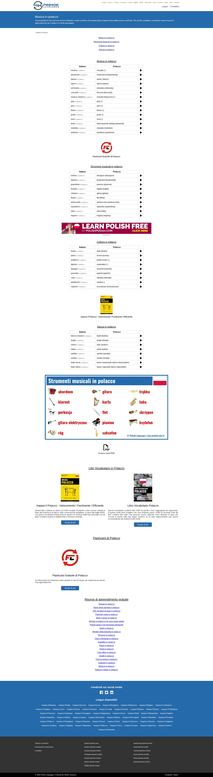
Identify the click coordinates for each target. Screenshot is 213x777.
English (104, 2)
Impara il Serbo (114, 721)
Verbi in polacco (106, 628)
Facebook (168, 775)
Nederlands (147, 2)
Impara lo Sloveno (147, 721)
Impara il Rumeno (83, 721)
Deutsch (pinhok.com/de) (92, 747)
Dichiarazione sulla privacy (44, 747)
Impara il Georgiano (83, 713)
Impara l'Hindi (133, 713)
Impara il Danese (121, 709)
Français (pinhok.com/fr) (92, 751)
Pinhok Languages (47, 775)
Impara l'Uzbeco (165, 725)
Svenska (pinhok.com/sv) (142, 751)
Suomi (154, 2)
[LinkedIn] (111, 693)
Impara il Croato (105, 709)
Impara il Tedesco (100, 725)
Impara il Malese (113, 717)
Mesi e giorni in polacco (106, 618)
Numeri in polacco (107, 604)
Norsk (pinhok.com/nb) (141, 758)
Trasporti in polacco (106, 663)
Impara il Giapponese (101, 713)
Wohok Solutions (70, 775)
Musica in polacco (106, 38)
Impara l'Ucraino (131, 725)
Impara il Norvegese (131, 717)
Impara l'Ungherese (148, 725)
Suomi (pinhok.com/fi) (141, 747)
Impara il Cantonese (163, 705)
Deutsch (110, 2)
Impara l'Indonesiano (149, 713)
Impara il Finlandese (169, 709)
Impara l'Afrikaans (49, 705)
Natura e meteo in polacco (106, 670)
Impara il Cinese (73, 709)
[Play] (141, 70)
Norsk (171, 2)
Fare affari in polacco (106, 652)
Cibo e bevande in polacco (106, 639)
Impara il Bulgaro (146, 705)
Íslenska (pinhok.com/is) (142, 762)
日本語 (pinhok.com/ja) (91, 766)
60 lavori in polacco (106, 635)
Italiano (136, 2)
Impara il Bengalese (111, 705)
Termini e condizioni (41, 743)
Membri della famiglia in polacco (106, 632)
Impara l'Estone (152, 709)
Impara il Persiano (166, 717)
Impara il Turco (116, 725)
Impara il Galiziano (65, 713)
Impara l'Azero (94, 705)
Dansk (166, 2)
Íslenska (176, 2)
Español (130, 2)
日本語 (141, 2)
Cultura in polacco (107, 46)
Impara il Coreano (89, 709)
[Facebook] (101, 693)
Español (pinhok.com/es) (92, 758)
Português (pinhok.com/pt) (93, 754)
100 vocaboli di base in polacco (106, 611)
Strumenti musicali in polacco (106, 42)
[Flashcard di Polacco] (70, 571)
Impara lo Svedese (49, 725)
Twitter (175, 775)
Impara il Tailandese (83, 725)
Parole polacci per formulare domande (106, 625)
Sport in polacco (106, 649)
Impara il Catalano (43, 709)
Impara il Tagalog (66, 725)
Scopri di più (70, 522)
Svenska (160, 2)
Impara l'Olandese (148, 717)
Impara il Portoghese (65, 721)
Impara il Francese (47, 713)
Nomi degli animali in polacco (106, 607)
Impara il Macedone (96, 717)
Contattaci (174, 6)
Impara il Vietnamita (107, 730)
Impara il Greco (119, 713)
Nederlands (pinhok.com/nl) (143, 743)
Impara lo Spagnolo (165, 721)
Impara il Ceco (58, 709)
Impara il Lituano (79, 717)
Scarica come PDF (106, 453)
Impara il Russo (98, 721)
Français (116, 2)
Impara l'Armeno (79, 705)
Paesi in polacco (106, 645)
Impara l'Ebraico (137, 709)
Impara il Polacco (42, 32)
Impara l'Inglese (166, 713)
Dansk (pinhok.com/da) (141, 754)
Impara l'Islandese (47, 717)
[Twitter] (106, 693)
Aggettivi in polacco (106, 642)
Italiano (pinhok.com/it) (91, 762)
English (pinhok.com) (91, 743)
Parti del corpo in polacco (106, 614)
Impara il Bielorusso (129, 705)
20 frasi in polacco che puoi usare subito (106, 621)
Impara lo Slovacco (130, 721)
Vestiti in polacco (106, 656)
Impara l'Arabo (64, 705)
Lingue (165, 6)
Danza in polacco (106, 50)
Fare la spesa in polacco (106, 659)
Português (123, 2)
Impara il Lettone (63, 717)
